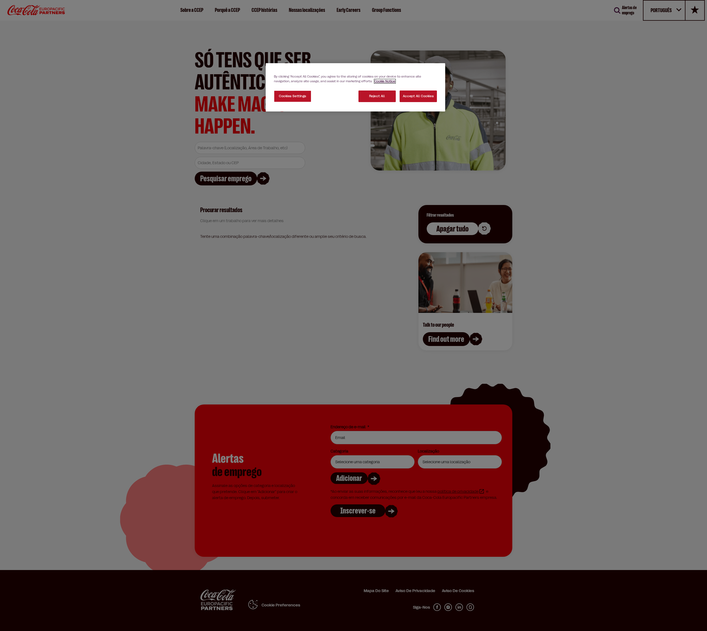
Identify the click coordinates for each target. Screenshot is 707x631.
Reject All (377, 96)
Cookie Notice (384, 81)
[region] (355, 87)
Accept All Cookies (418, 96)
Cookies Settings (292, 96)
